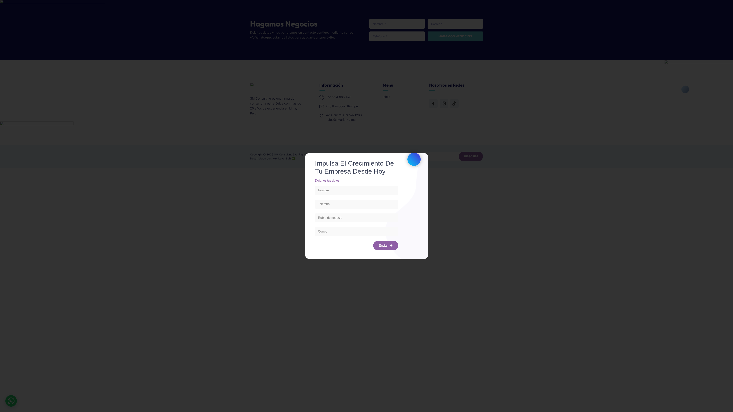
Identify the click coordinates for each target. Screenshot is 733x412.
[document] (366, 206)
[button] (416, 166)
